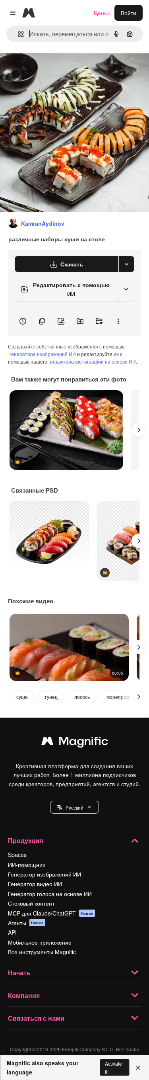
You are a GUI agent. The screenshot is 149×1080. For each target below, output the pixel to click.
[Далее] (139, 430)
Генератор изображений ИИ (44, 874)
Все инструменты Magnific (42, 952)
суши (22, 696)
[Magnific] (74, 743)
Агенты (26, 923)
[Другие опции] (118, 321)
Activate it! (113, 1067)
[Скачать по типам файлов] (126, 264)
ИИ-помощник (26, 865)
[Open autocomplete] (18, 34)
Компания (24, 995)
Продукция (25, 840)
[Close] (138, 1067)
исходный (53, 68)
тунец (51, 696)
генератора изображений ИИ (43, 353)
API (12, 932)
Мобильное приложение (40, 942)
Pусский (74, 807)
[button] (74, 807)
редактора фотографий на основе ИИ (93, 361)
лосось (82, 696)
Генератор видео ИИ (35, 884)
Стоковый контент (31, 903)
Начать (19, 972)
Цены (101, 13)
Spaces (17, 855)
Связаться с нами (36, 1018)
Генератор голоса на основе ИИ (50, 894)
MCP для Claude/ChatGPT (50, 913)
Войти (128, 13)
